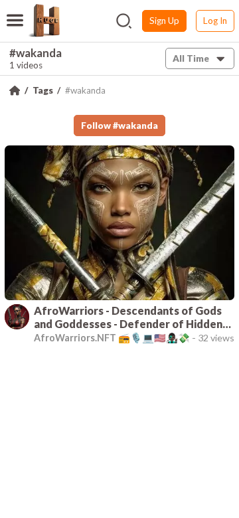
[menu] (15, 12)
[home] (43, 20)
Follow (119, 125)
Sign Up (164, 20)
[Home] (14, 90)
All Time (191, 58)
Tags (43, 90)
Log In (215, 20)
